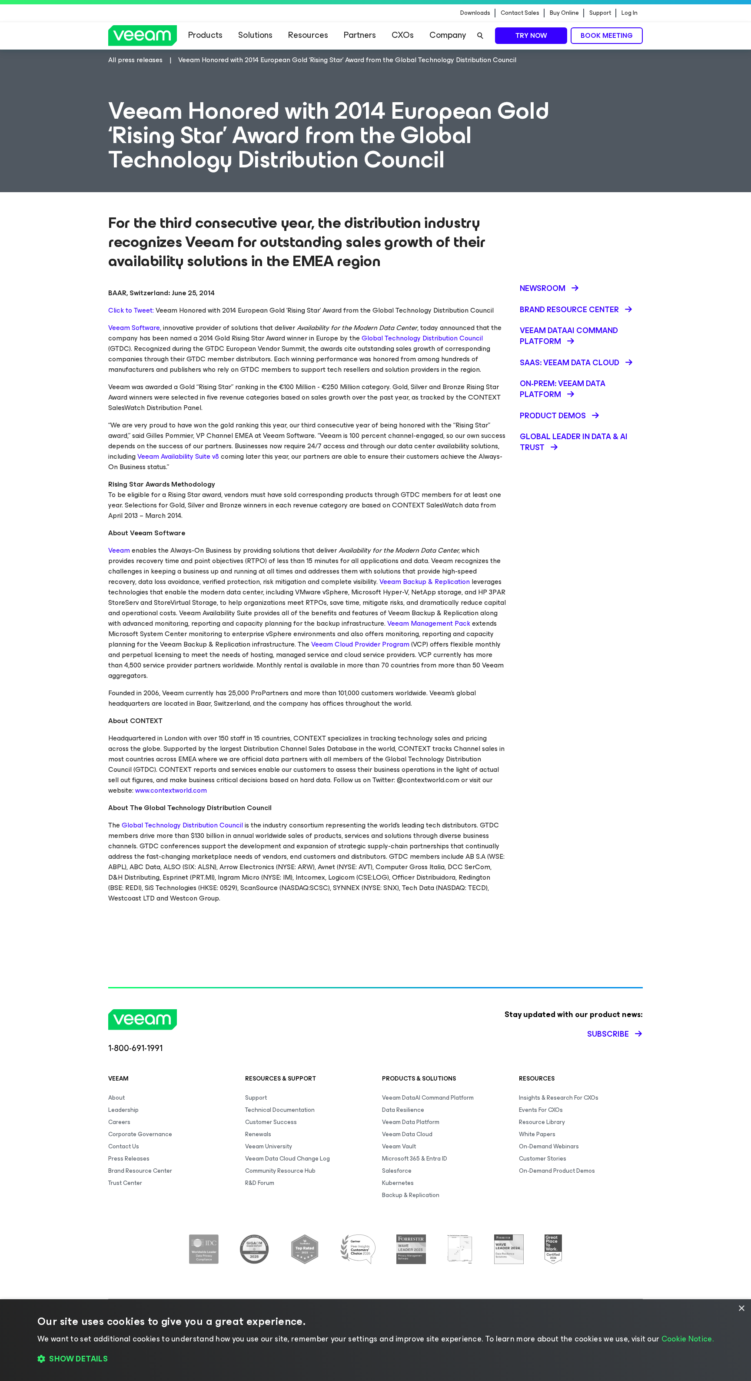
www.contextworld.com (171, 790)
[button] (375, 1359)
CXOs (403, 35)
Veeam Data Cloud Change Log (287, 1159)
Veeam (119, 550)
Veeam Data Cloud (407, 1134)
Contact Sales (520, 13)
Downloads (475, 13)
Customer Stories (542, 1159)
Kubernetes (398, 1183)
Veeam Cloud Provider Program (360, 644)
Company (447, 35)
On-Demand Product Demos (557, 1171)
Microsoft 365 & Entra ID (414, 1159)
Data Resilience (403, 1110)
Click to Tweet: (131, 310)
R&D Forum (259, 1183)
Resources (308, 35)
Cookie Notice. (687, 1338)
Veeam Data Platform (410, 1122)
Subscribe (608, 1034)
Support (600, 13)
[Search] (480, 35)
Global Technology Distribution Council (422, 338)
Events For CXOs (541, 1110)
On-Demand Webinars (549, 1146)
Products (205, 35)
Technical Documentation (280, 1110)
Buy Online (564, 13)
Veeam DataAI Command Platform (428, 1098)
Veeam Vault (399, 1146)
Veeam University (268, 1146)
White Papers (537, 1134)
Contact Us (123, 1146)
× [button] (741, 1308)
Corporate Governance (140, 1134)
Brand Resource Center (140, 1171)
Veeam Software (134, 328)
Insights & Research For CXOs (558, 1098)
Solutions (255, 35)
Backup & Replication (410, 1195)
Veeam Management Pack (428, 623)
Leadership (123, 1110)
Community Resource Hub (280, 1171)
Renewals (258, 1134)
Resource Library (542, 1122)
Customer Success (271, 1122)
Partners (360, 35)
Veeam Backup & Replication (424, 581)
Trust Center (125, 1183)
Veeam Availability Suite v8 (178, 456)
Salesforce (397, 1171)
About (116, 1098)
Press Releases (129, 1159)
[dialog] (375, 1340)
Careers (119, 1122)
